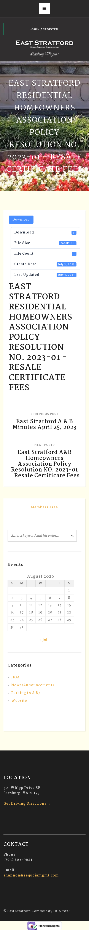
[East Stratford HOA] (44, 48)
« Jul (43, 640)
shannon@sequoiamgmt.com (31, 875)
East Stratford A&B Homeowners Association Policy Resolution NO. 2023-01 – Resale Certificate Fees (44, 464)
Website (19, 700)
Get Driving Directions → (27, 803)
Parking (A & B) (25, 693)
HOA (15, 677)
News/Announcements (32, 685)
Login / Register (44, 29)
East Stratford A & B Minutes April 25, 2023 (44, 424)
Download (21, 219)
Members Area (44, 507)
